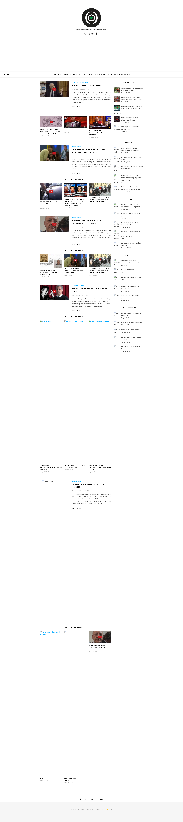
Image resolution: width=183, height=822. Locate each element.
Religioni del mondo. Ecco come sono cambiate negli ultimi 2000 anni (131, 108)
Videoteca (103, 809)
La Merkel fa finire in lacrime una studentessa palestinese (74, 271)
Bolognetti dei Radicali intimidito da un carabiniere (49, 204)
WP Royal (81, 809)
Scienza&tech (124, 74)
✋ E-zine (109, 809)
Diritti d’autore (96, 809)
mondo (56, 74)
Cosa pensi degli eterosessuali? (131, 322)
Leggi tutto (76, 106)
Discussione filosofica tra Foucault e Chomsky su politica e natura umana (131, 177)
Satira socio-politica (80, 82)
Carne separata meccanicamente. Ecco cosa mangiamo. (51, 467)
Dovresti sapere (78, 286)
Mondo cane (76, 146)
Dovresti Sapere (68, 74)
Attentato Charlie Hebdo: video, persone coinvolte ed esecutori (50, 272)
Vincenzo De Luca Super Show (87, 85)
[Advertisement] (91, 57)
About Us (88, 809)
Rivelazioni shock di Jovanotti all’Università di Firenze (100, 467)
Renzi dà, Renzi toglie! (73, 130)
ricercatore (76, 89)
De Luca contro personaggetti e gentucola (95, 133)
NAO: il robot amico (127, 270)
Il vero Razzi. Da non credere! (130, 330)
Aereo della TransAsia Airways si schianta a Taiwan (73, 778)
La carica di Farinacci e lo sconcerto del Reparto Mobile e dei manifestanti (99, 200)
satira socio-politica (87, 74)
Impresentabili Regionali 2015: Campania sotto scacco (99, 647)
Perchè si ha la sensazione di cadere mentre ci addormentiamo (130, 234)
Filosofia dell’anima (107, 74)
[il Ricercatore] (91, 17)
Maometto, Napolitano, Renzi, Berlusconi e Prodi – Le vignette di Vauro (50, 131)
